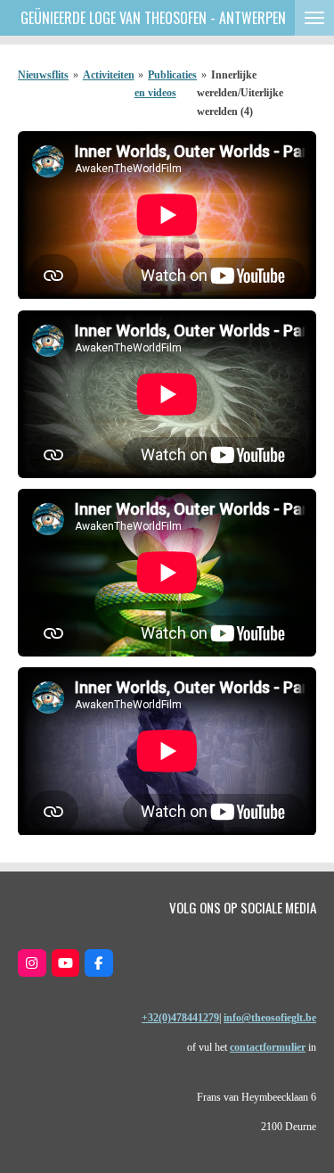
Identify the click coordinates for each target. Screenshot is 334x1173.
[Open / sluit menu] (314, 18)
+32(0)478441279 (180, 1018)
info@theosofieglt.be (270, 1018)
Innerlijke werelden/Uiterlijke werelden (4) (240, 93)
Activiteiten (108, 75)
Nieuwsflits (43, 75)
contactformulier (267, 1047)
